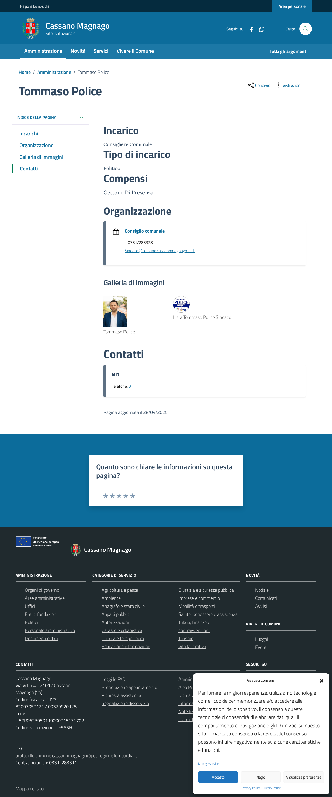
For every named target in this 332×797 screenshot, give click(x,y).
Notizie (262, 590)
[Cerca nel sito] (305, 29)
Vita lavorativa (192, 646)
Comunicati (266, 598)
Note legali (188, 711)
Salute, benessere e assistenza (208, 614)
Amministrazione (43, 51)
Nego (260, 777)
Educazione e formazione (126, 646)
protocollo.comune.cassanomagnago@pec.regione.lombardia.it (76, 755)
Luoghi (261, 639)
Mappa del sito (30, 788)
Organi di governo (42, 590)
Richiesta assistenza (121, 695)
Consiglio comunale (145, 230)
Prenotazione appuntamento (129, 687)
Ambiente (111, 598)
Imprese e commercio (199, 598)
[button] (321, 680)
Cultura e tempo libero (123, 638)
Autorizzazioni (115, 622)
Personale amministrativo (50, 630)
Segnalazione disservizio (125, 703)
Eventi (261, 647)
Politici (31, 622)
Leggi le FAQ (114, 679)
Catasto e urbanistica (122, 630)
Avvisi (261, 606)
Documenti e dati (41, 638)
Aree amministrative (45, 598)
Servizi (101, 51)
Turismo (185, 638)
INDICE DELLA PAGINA (37, 117)
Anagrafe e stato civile (123, 606)
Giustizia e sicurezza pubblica (206, 590)
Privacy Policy (251, 788)
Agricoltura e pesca (120, 590)
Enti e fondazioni (41, 614)
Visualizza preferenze (303, 777)
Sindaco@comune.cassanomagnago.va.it (160, 250)
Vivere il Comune (135, 51)
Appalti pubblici (116, 614)
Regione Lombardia (34, 6)
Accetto (218, 777)
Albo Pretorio (191, 687)
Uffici (30, 606)
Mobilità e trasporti (196, 606)
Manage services (209, 763)
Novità (78, 51)
